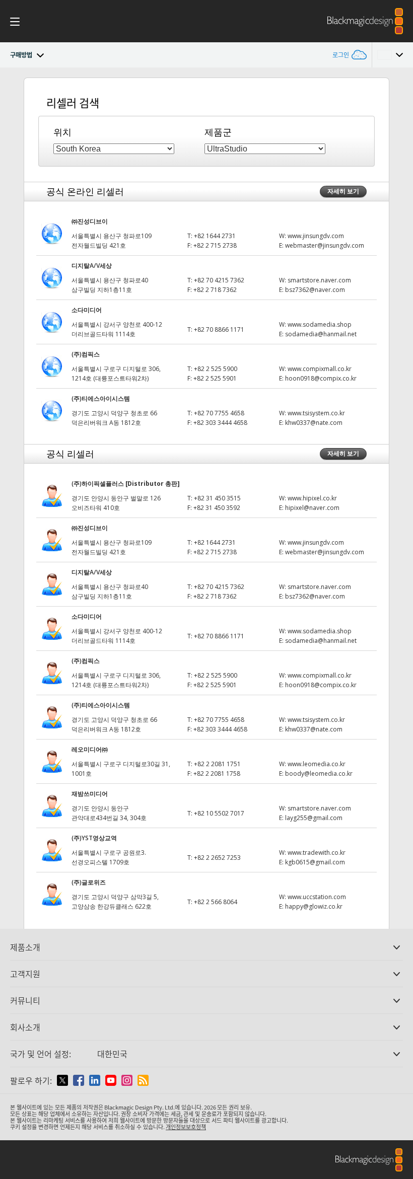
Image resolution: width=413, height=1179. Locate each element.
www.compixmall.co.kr (320, 368)
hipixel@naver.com (312, 507)
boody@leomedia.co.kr (319, 773)
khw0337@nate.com (313, 422)
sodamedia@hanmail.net (321, 334)
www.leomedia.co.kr (317, 764)
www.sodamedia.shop (320, 324)
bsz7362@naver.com (315, 289)
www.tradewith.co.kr (317, 852)
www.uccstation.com (317, 897)
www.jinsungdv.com (316, 236)
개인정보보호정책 (186, 1127)
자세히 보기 (343, 191)
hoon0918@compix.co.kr (321, 378)
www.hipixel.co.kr (312, 498)
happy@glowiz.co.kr (313, 906)
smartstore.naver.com (319, 280)
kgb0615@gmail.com (315, 862)
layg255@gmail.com (313, 818)
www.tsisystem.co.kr (316, 413)
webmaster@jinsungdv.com (324, 245)
